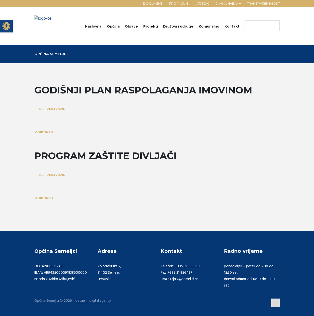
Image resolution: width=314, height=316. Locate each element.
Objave (131, 26)
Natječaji (202, 3)
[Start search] (249, 26)
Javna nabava (228, 3)
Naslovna (93, 26)
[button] (6, 26)
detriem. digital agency (93, 301)
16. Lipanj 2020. (52, 109)
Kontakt (231, 26)
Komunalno (209, 26)
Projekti (150, 26)
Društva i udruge (178, 26)
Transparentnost (263, 3)
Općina (113, 26)
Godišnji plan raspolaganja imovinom (143, 90)
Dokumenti (153, 3)
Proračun (178, 3)
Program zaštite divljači (105, 156)
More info (43, 132)
